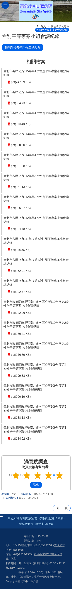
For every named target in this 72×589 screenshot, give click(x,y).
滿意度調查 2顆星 (26, 475)
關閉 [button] (5, 5)
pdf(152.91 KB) (21, 270)
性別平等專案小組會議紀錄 (52, 29)
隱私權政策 (26, 524)
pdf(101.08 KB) (21, 166)
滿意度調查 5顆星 (59, 475)
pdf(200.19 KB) (21, 396)
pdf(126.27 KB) (21, 208)
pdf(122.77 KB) (21, 291)
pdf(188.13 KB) (21, 417)
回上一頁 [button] (62, 508)
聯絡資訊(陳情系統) (51, 518)
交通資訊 (59, 545)
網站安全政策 (44, 524)
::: (1, 515)
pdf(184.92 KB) (21, 438)
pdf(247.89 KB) (21, 82)
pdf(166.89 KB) (21, 354)
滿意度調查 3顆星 (37, 475)
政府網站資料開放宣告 (22, 518)
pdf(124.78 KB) (21, 228)
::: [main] (3, 24)
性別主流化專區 (60, 26)
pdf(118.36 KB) (20, 249)
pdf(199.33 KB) (21, 375)
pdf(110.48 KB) (20, 124)
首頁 (43, 26)
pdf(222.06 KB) (21, 312)
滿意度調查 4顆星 (48, 475)
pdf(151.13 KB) (21, 187)
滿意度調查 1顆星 (15, 475)
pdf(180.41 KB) (21, 333)
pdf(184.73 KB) (21, 103)
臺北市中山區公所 (36, 11)
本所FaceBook (14, 549)
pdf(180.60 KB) (21, 145)
